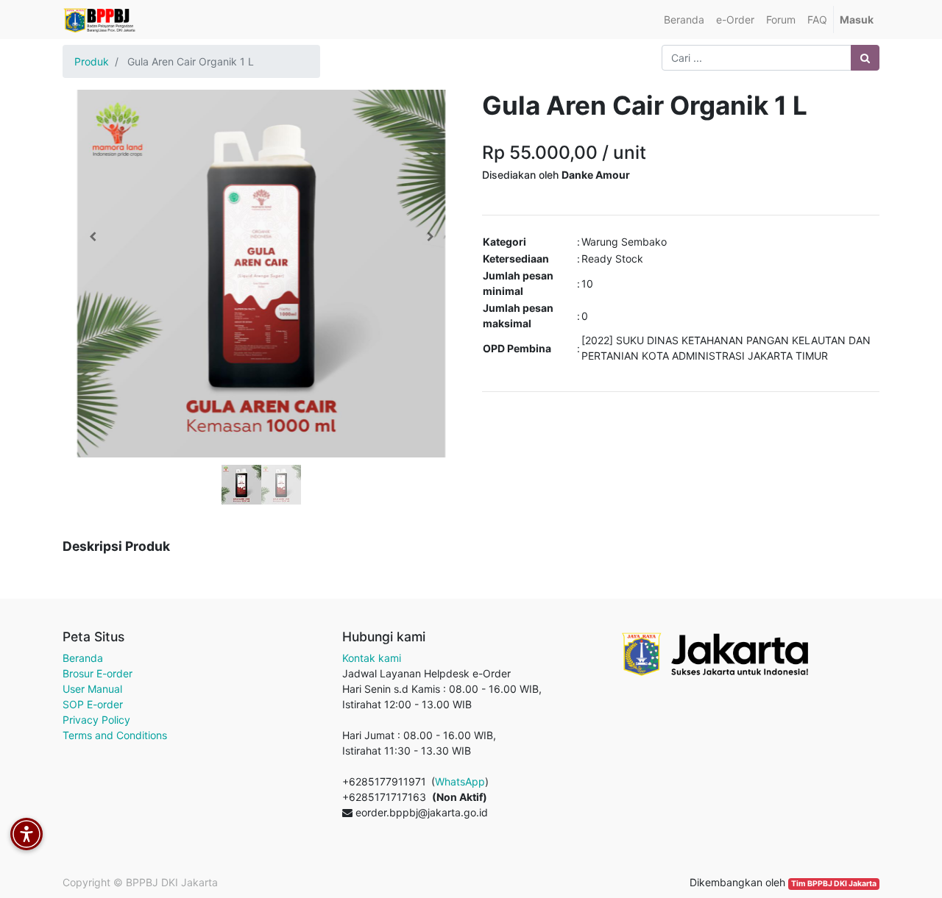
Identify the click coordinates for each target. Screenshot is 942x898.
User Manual (92, 689)
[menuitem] (684, 19)
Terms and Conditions (115, 735)
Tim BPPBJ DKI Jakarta (834, 883)
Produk (91, 61)
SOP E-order (93, 704)
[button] (92, 237)
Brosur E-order (97, 673)
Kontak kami (371, 658)
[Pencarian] (865, 58)
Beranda (83, 658)
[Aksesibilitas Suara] (26, 834)
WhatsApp (460, 781)
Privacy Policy (96, 719)
